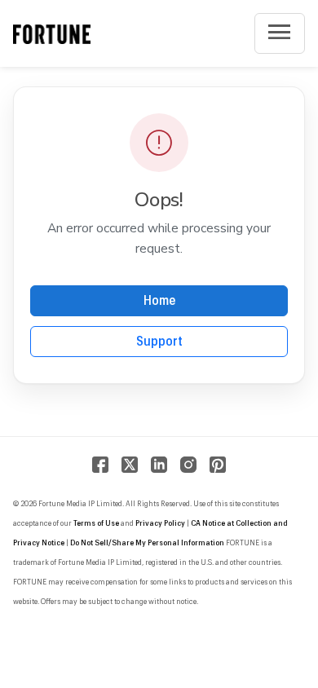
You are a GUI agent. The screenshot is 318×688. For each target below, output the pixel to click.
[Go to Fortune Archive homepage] (52, 33)
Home (159, 300)
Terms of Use (96, 523)
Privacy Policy (160, 523)
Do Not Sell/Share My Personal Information (147, 543)
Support (159, 341)
